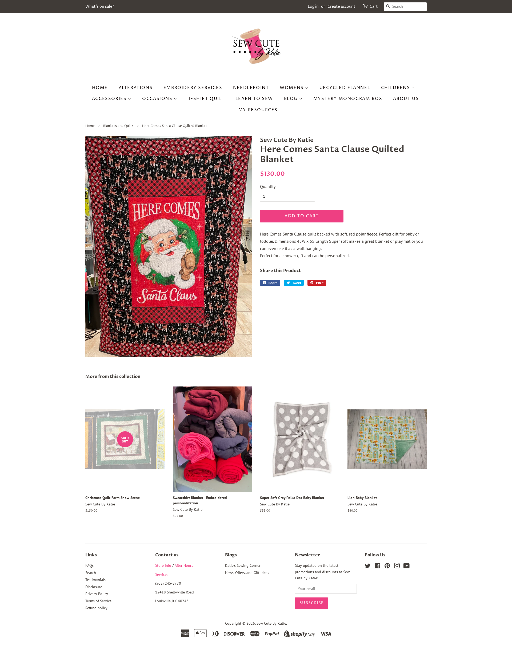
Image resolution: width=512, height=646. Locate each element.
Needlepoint (251, 88)
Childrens (396, 88)
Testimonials (95, 579)
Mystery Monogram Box (347, 99)
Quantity (267, 186)
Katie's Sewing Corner (243, 565)
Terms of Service (98, 601)
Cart (374, 6)
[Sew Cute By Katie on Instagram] (397, 566)
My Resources (258, 110)
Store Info (163, 565)
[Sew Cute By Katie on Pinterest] (387, 566)
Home (100, 88)
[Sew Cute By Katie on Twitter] (368, 566)
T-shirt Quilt (206, 99)
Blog (291, 99)
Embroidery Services (192, 88)
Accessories (110, 99)
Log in (313, 6)
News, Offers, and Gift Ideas (247, 572)
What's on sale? (99, 6)
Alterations (136, 88)
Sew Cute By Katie (271, 623)
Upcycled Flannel (344, 88)
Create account (341, 6)
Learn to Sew (254, 99)
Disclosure (93, 586)
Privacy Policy (96, 593)
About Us (406, 99)
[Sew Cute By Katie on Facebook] (377, 566)
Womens (292, 88)
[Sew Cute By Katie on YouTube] (406, 566)
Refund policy (96, 607)
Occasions (158, 99)
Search (90, 572)
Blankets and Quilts (118, 126)
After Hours (184, 565)
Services (161, 574)
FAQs (89, 565)
